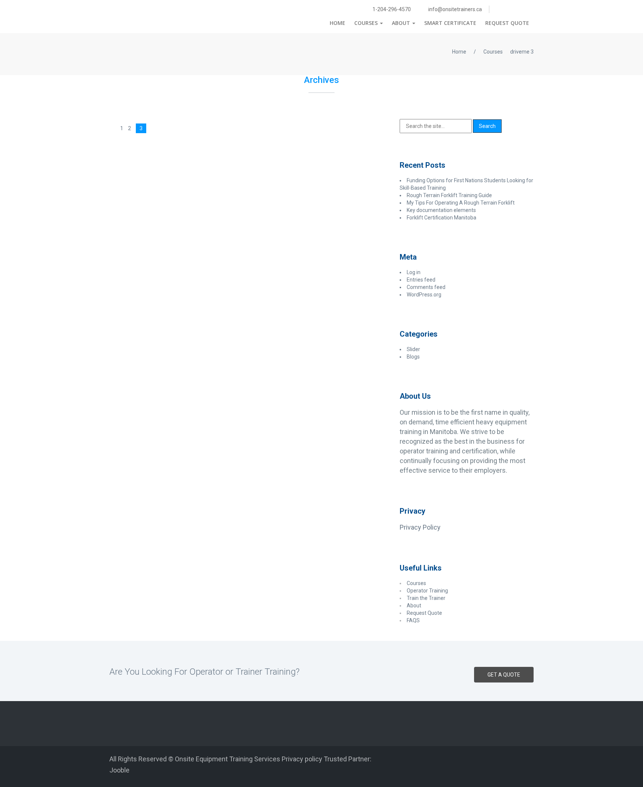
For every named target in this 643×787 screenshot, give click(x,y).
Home (337, 22)
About (402, 22)
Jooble (119, 770)
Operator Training (428, 591)
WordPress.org (424, 295)
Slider (413, 349)
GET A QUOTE (503, 675)
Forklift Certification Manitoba (441, 218)
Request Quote (507, 22)
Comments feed (426, 287)
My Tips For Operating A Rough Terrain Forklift (461, 203)
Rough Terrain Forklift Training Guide (449, 195)
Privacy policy (302, 759)
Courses (366, 22)
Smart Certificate (450, 22)
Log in (413, 272)
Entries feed (421, 280)
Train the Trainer (427, 598)
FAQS (414, 620)
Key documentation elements (441, 210)
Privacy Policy (420, 527)
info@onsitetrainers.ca (454, 9)
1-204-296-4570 (391, 9)
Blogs (413, 357)
